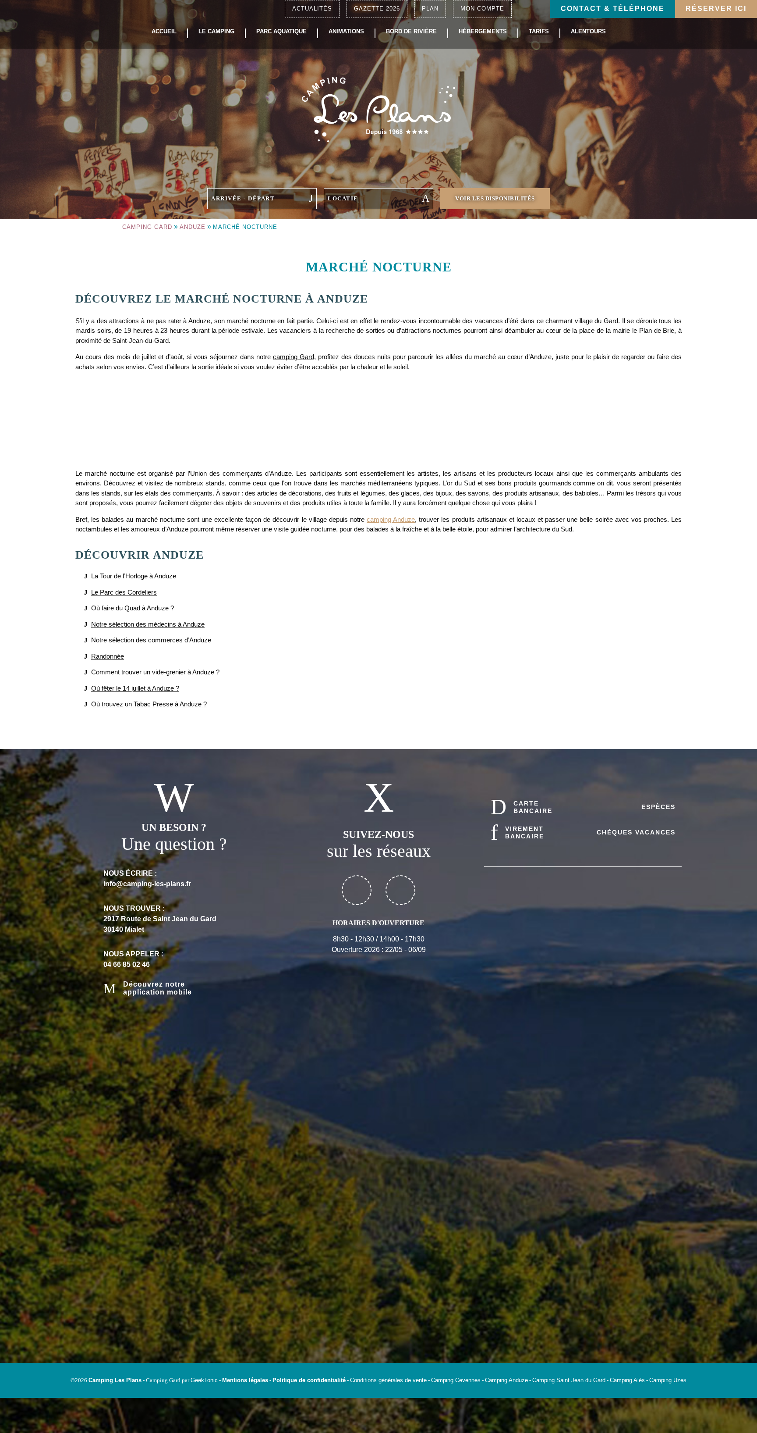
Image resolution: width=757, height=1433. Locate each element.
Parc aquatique (281, 32)
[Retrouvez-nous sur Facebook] (356, 890)
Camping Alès (627, 1380)
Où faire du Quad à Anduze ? (132, 608)
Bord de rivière (411, 32)
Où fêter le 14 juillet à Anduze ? (135, 688)
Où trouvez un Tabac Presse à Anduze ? (149, 704)
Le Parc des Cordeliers (124, 592)
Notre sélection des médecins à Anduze (148, 624)
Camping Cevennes (456, 1380)
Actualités (312, 8)
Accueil (164, 32)
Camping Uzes (667, 1380)
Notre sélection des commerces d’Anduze (151, 640)
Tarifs (539, 32)
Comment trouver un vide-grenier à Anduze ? (155, 672)
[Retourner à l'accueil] (378, 108)
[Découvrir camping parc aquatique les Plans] (583, 1272)
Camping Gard (147, 227)
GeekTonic (204, 1380)
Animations (346, 32)
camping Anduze (391, 519)
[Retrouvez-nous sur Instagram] (400, 890)
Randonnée (107, 656)
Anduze (192, 227)
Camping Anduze (506, 1380)
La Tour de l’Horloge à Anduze (133, 576)
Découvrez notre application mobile (157, 988)
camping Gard (293, 356)
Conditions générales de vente (388, 1380)
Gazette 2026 (377, 8)
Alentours (588, 32)
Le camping (216, 32)
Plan (430, 8)
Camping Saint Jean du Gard (568, 1380)
